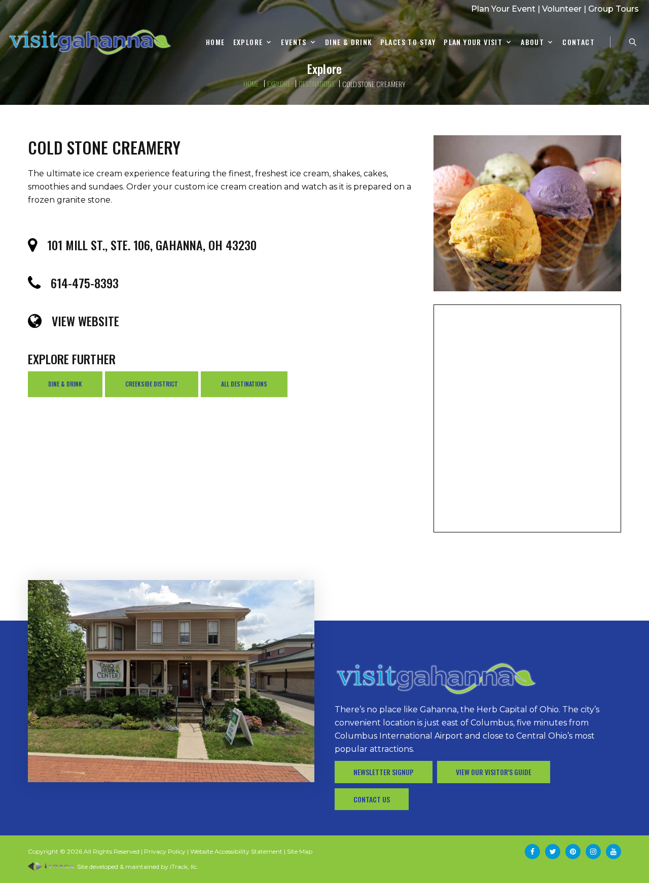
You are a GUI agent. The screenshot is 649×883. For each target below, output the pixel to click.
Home (215, 42)
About (532, 42)
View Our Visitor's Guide (493, 771)
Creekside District (151, 383)
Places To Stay (408, 42)
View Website (85, 321)
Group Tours (613, 9)
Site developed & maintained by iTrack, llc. (137, 866)
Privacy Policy (165, 851)
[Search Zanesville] (632, 42)
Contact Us (371, 799)
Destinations (316, 83)
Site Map (299, 851)
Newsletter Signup (383, 771)
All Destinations (244, 383)
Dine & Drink (348, 42)
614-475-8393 (85, 283)
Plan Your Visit (473, 42)
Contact (578, 42)
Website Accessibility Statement (236, 851)
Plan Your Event (503, 9)
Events (293, 42)
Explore (248, 42)
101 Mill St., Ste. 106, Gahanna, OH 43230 (152, 245)
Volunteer (562, 9)
